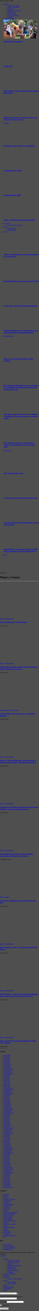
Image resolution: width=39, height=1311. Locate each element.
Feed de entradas (8, 1246)
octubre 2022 (7, 1131)
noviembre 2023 (8, 1109)
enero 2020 (7, 1185)
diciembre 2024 (8, 1088)
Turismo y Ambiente (9, 19)
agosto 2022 (7, 1134)
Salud (5, 231)
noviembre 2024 (8, 1090)
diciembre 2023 (8, 1108)
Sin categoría (7, 1232)
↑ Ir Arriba (3, 1256)
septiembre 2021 (8, 1152)
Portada (11, 618)
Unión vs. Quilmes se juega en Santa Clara (19, 220)
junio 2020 (7, 1177)
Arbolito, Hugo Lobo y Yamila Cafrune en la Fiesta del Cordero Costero (20, 119)
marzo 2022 (7, 1142)
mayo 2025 (7, 1080)
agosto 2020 (7, 1174)
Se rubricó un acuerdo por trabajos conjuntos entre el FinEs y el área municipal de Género (19, 808)
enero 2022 (7, 1146)
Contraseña (3, 1302)
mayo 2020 (7, 1179)
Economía (6, 223)
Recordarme (5, 1305)
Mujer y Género (11, 14)
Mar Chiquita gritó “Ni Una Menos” (13, 622)
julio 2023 (6, 1116)
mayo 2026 (7, 1060)
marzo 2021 (7, 1162)
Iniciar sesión (7, 1244)
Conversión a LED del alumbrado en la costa (20, 498)
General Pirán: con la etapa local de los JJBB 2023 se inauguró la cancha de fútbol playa (20, 550)
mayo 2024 (7, 1100)
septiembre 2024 (8, 1093)
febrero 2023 (7, 1124)
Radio (5, 555)
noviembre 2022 (8, 1129)
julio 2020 (6, 1175)
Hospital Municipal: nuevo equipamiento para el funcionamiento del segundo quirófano (21, 331)
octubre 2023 (7, 1111)
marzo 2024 (7, 1103)
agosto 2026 (7, 1055)
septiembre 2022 (8, 1133)
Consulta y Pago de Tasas (14, 225)
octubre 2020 (7, 1170)
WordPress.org (8, 1249)
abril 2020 (6, 1180)
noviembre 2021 (8, 1149)
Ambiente (6, 1194)
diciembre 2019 (8, 1187)
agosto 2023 (7, 1114)
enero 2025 (7, 1086)
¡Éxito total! (8, 66)
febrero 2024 (7, 1105)
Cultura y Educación (13, 7)
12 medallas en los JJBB (13, 171)
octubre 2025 (7, 1072)
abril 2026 (6, 1062)
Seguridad (10, 9)
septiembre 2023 (8, 1113)
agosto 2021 (7, 1154)
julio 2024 (6, 1096)
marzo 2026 (7, 1063)
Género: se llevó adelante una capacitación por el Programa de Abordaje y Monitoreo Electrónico (18, 761)
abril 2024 (6, 1101)
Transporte (10, 17)
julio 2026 (6, 1057)
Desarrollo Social (9, 336)
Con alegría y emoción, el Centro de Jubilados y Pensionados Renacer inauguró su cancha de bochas (21, 416)
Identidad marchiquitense (13, 41)
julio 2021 (6, 1156)
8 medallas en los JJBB (12, 195)
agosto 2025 (7, 1075)
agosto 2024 (7, 1095)
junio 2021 (7, 1157)
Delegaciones (7, 450)
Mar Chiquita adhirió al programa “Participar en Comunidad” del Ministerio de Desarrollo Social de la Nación (21, 387)
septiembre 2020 (8, 1172)
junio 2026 (7, 1058)
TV (5, 1237)
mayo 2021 (7, 1159)
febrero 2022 (7, 1144)
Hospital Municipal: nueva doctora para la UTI (21, 281)
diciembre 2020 (8, 1167)
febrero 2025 (7, 1085)
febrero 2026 (7, 1065)
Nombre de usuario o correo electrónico (11, 1296)
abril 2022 (6, 1141)
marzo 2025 (7, 1083)
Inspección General (12, 15)
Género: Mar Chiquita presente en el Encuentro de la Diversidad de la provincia (19, 668)
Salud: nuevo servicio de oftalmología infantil (20, 306)
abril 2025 (6, 1081)
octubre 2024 (7, 1091)
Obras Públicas (11, 228)
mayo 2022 (7, 1139)
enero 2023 (7, 1126)
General (6, 4)
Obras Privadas (11, 230)
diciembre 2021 (8, 1147)
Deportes (6, 123)
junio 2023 (7, 1118)
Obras (5, 227)
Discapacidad (11, 12)
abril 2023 (6, 1121)
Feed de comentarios (9, 1247)
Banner (6, 1196)
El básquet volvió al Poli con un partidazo (19, 146)
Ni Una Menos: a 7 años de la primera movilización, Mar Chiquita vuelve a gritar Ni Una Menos (19, 995)
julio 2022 (6, 1136)
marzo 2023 (7, 1123)
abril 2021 (6, 1161)
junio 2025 (7, 1078)
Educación (7, 1209)
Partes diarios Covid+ (10, 1220)
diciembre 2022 (8, 1128)
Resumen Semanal (9, 1227)
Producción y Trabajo (13, 5)
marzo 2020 (7, 1182)
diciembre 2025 (8, 1068)
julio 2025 (6, 1076)
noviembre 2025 (8, 1070)
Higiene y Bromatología (14, 10)
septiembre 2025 (8, 1073)
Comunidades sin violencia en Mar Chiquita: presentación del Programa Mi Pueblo (16, 855)
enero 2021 (7, 1166)
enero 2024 (7, 1106)
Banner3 (6, 1197)
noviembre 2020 (8, 1169)
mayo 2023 (7, 1119)
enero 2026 (7, 1067)
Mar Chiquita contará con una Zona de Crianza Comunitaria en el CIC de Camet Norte (19, 445)
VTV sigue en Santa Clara (13, 473)
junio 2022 (7, 1137)
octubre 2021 (7, 1151)
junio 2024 (7, 1098)
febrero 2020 (7, 1184)
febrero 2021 (7, 1164)
